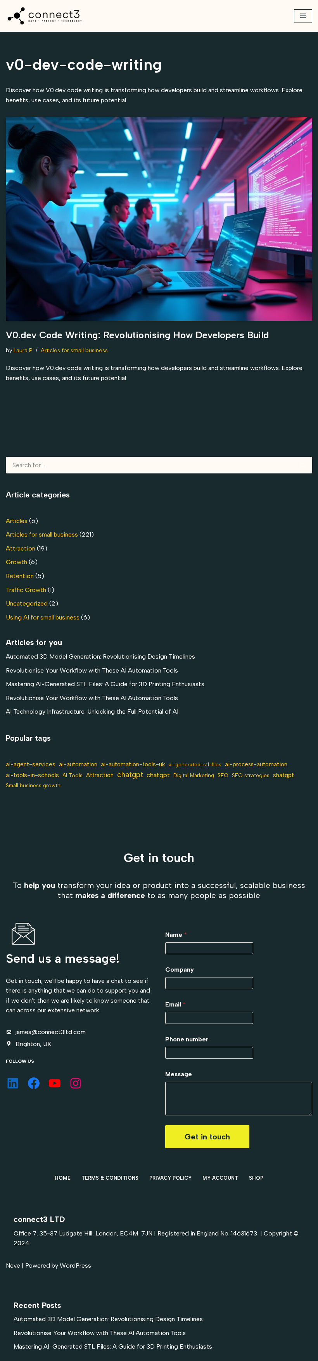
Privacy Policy (170, 1178)
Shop (256, 1178)
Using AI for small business (43, 617)
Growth (16, 562)
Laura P (23, 350)
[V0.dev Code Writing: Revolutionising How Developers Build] (159, 219)
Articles (17, 521)
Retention (20, 576)
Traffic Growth (26, 590)
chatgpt (130, 774)
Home (63, 1178)
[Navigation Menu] (303, 15)
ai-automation (78, 764)
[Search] (303, 465)
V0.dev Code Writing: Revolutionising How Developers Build (137, 335)
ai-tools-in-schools (32, 775)
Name (176, 934)
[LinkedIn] (13, 1083)
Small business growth (33, 785)
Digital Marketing (193, 775)
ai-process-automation (256, 764)
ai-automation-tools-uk (133, 764)
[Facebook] (34, 1083)
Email (175, 1004)
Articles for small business (74, 350)
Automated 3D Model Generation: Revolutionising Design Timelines (100, 656)
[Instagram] (76, 1083)
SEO (223, 775)
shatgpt (283, 775)
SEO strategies (251, 775)
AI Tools (72, 775)
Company (179, 969)
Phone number (187, 1039)
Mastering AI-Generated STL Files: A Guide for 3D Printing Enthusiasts (105, 684)
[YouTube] (55, 1083)
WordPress (75, 1265)
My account (220, 1178)
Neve (13, 1265)
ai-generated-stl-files (195, 764)
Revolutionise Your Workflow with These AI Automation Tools (92, 670)
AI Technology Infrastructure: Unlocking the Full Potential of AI (92, 711)
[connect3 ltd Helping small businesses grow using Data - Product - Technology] (44, 15)
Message (178, 1074)
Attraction (20, 548)
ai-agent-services (30, 764)
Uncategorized (27, 603)
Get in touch (207, 1136)
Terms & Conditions (109, 1178)
